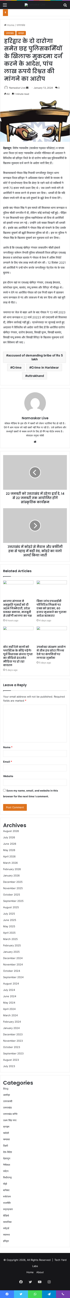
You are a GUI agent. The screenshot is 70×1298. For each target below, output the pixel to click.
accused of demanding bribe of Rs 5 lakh (35, 357)
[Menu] (5, 6)
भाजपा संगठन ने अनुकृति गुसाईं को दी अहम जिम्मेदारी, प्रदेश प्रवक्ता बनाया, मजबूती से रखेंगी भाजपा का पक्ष (17, 608)
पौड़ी (5, 1183)
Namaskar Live (17, 87)
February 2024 (12, 1021)
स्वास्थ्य (6, 1234)
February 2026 (12, 869)
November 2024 (13, 964)
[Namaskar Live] (35, 4)
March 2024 (10, 1015)
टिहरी (5, 1145)
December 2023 (13, 1034)
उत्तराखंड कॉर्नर (10, 1113)
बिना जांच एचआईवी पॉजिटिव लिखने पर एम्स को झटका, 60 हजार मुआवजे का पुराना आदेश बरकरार (51, 608)
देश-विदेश (7, 1152)
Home (10, 25)
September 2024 (13, 977)
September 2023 (13, 1053)
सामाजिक (7, 1221)
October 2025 (11, 894)
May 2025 (9, 926)
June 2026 (9, 843)
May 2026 (9, 850)
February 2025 (12, 945)
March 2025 (10, 939)
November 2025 (13, 888)
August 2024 (11, 983)
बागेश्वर (6, 1190)
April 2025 (9, 932)
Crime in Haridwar (45, 367)
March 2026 (10, 862)
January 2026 (11, 875)
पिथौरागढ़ (7, 1177)
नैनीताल (6, 1164)
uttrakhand (35, 376)
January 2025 (11, 951)
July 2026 (9, 837)
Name (7, 747)
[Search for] (65, 6)
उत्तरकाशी (7, 1101)
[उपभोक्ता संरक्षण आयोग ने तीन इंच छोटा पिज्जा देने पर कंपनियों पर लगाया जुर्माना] (52, 634)
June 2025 (9, 920)
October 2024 (11, 970)
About (40, 1272)
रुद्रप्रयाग (8, 1209)
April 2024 (9, 1008)
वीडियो (6, 1215)
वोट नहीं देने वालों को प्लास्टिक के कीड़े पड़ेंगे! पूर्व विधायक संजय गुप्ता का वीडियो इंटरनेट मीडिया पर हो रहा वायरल (18, 656)
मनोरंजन (7, 1196)
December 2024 (13, 958)
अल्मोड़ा (6, 1094)
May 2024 (9, 1002)
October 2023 (11, 1047)
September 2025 (13, 900)
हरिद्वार (6, 1241)
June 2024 (9, 996)
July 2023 (9, 1066)
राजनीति (6, 1202)
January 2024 (11, 1028)
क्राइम (21, 33)
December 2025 (13, 881)
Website (8, 776)
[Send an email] (27, 87)
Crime (17, 367)
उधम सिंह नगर (10, 1120)
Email (7, 761)
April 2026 (9, 856)
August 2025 (11, 907)
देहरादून (6, 1158)
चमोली (6, 1132)
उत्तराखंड (21, 25)
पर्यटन (5, 1171)
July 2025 (9, 913)
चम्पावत (6, 1139)
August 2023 (11, 1059)
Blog (5, 1088)
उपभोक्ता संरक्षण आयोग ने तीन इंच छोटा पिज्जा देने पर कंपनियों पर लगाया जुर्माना (51, 652)
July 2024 (9, 989)
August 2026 (11, 831)
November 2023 (13, 1040)
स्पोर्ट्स (6, 1228)
